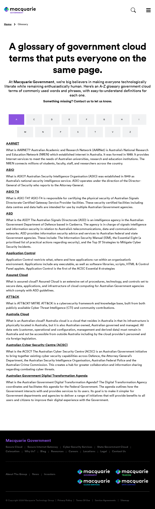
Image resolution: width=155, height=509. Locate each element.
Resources (57, 451)
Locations (89, 451)
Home (8, 24)
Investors (49, 474)
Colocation (13, 451)
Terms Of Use (83, 500)
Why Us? (30, 451)
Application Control (20, 253)
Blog (43, 451)
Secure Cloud (14, 447)
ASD (9, 213)
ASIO (10, 170)
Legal (103, 451)
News (35, 474)
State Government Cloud (112, 447)
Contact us (82, 101)
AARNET (12, 143)
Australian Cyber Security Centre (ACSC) (37, 345)
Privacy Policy (65, 500)
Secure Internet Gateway (42, 447)
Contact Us (119, 451)
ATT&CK (12, 297)
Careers (73, 451)
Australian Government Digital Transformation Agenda (47, 376)
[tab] (16, 119)
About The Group (16, 474)
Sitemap (124, 500)
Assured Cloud (17, 275)
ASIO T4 (12, 191)
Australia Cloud (17, 314)
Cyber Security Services (77, 447)
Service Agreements (105, 500)
